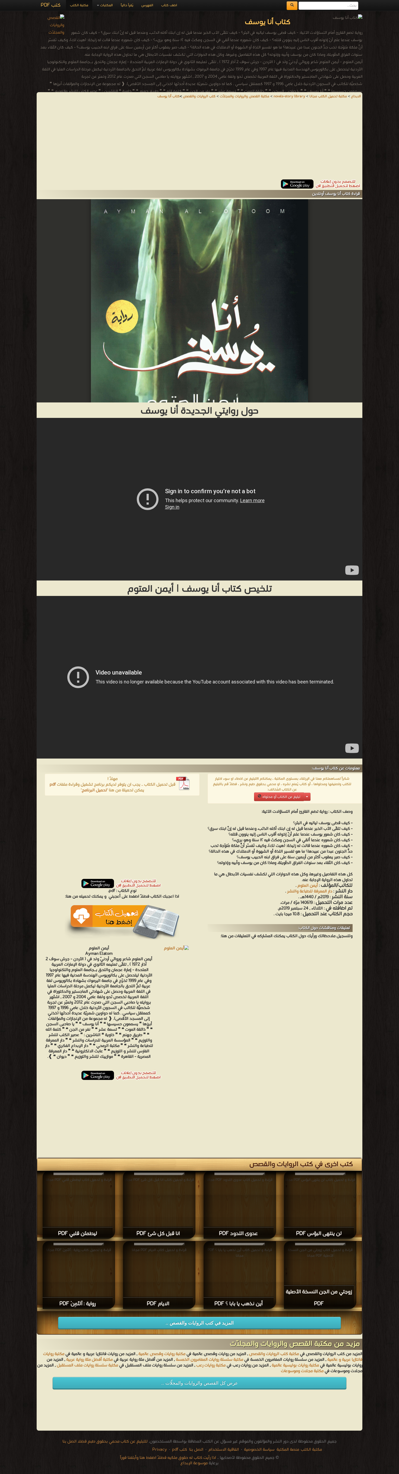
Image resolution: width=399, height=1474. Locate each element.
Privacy (159, 1449)
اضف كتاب (169, 5)
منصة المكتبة (288, 1449)
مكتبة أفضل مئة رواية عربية (89, 1359)
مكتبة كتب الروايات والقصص (274, 1354)
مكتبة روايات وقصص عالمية (161, 1354)
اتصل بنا (195, 1449)
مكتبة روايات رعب (210, 1365)
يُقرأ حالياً (127, 5)
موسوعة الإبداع (194, 1463)
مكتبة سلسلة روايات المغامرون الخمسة (209, 1359)
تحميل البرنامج (94, 790)
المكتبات (106, 5)
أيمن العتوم (307, 885)
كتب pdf (179, 1449)
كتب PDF (51, 5)
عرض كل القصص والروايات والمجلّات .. (199, 1383)
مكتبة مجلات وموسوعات (302, 1371)
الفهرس (147, 5)
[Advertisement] (199, 141)
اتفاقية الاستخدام (223, 1449)
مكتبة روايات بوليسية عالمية (295, 1365)
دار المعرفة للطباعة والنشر (309, 891)
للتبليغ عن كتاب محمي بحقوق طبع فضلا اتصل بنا (105, 1441)
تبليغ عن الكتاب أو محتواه (280, 797)
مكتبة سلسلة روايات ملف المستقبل (87, 1365)
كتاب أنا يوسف (168, 96)
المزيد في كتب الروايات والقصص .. (200, 1322)
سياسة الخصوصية (259, 1449)
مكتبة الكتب (79, 5)
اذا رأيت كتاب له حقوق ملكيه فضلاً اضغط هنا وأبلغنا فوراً (168, 1458)
